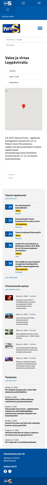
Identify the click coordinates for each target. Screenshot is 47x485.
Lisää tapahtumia (11, 278)
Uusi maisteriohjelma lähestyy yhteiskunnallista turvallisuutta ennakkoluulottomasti (27, 350)
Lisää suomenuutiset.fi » (13, 289)
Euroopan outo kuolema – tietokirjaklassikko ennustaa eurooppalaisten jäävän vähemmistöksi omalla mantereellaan (25, 304)
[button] (40, 27)
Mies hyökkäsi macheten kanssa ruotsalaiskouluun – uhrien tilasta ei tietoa (27, 336)
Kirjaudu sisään (8, 17)
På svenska (10, 45)
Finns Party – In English (14, 40)
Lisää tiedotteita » (11, 381)
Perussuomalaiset (11, 28)
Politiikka (32, 296)
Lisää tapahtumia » (11, 198)
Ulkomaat (32, 330)
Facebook (11, 175)
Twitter (10, 178)
